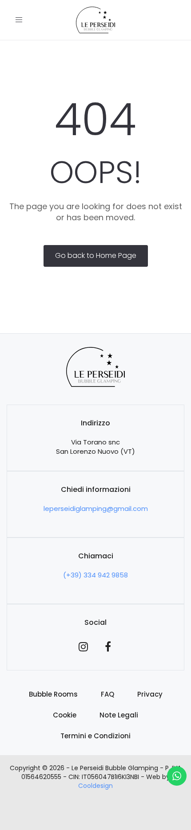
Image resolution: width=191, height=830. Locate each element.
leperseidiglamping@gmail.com (96, 508)
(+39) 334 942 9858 (95, 575)
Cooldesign (95, 785)
